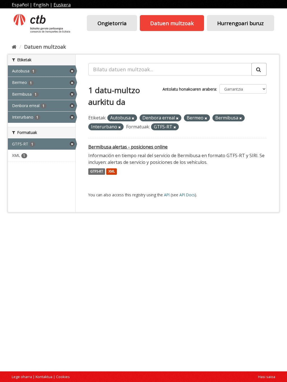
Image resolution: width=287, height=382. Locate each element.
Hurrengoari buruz (240, 23)
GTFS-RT (96, 171)
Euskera (62, 5)
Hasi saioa (266, 376)
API (167, 194)
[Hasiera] (14, 46)
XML (111, 171)
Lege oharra (22, 376)
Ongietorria (112, 23)
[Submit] (259, 69)
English (41, 5)
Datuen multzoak (172, 23)
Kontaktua (44, 376)
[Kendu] (133, 118)
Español (20, 5)
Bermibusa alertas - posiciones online (128, 147)
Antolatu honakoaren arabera (189, 89)
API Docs (187, 194)
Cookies (63, 376)
